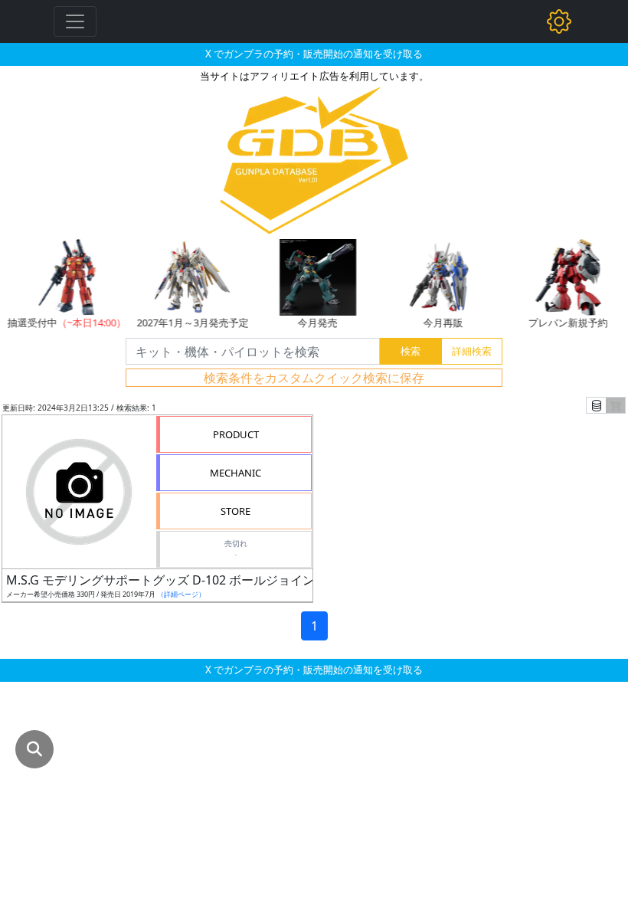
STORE (235, 511)
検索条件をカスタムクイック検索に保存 (314, 377)
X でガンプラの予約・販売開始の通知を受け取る (314, 54)
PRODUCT (236, 434)
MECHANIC (235, 473)
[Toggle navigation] (75, 21)
